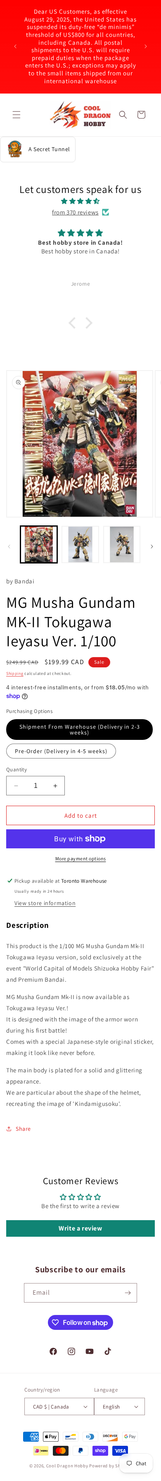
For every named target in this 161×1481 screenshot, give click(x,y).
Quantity (16, 769)
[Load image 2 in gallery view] (80, 544)
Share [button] (23, 1128)
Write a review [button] (80, 1228)
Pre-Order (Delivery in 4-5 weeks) (61, 751)
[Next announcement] (146, 46)
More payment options (80, 858)
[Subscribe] (127, 1293)
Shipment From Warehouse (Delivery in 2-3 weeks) (79, 729)
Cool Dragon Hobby (67, 1466)
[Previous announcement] (15, 46)
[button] (16, 115)
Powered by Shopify (110, 1466)
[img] (80, 201)
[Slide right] (152, 546)
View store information (45, 903)
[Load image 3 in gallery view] (121, 544)
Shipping (15, 673)
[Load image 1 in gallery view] (38, 544)
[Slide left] (9, 546)
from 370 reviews (75, 212)
